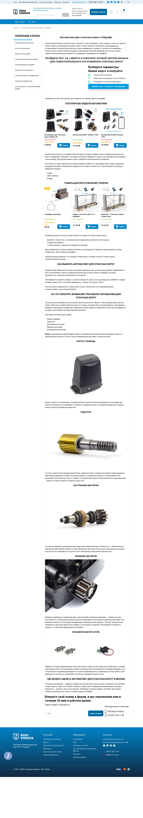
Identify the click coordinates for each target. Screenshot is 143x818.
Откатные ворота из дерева (24, 65)
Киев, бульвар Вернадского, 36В (115, 742)
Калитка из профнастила (23, 81)
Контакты (65, 2)
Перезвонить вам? (79, 2)
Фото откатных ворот (22, 48)
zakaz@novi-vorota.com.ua (113, 739)
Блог (34, 22)
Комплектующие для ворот (54, 745)
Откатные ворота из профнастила (27, 76)
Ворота (46, 742)
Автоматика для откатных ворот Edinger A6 (55, 136)
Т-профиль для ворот (52, 214)
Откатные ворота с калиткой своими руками (27, 87)
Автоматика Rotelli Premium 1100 (112, 136)
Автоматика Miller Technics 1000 (85, 135)
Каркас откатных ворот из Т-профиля (84, 215)
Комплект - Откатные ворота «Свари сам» (112, 215)
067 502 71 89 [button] (96, 2)
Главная (16, 28)
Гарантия (57, 2)
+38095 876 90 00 (112, 755)
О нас (15, 2)
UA (124, 2)
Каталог (22, 22)
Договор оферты (79, 757)
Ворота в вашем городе (52, 752)
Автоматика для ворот (52, 739)
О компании (77, 739)
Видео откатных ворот (23, 54)
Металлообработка (50, 755)
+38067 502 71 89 (112, 751)
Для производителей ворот (28, 2)
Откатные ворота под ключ (24, 43)
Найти (65, 15)
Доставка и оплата (46, 2)
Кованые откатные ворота (24, 70)
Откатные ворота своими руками (26, 59)
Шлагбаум (47, 748)
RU (128, 2)
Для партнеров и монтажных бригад (84, 749)
